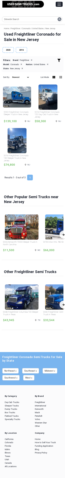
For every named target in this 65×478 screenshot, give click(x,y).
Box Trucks (10, 412)
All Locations (11, 466)
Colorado (9, 442)
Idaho (7, 449)
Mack (37, 412)
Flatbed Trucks (12, 416)
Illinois (8, 453)
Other (37, 426)
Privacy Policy (41, 453)
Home (37, 439)
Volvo (37, 419)
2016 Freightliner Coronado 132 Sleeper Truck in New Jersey (16, 158)
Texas (7, 456)
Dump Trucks (11, 409)
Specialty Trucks (12, 419)
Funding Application (44, 446)
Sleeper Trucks (12, 406)
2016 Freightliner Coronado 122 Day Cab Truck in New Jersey (47, 114)
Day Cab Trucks (12, 402)
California (9, 439)
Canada (8, 463)
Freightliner (40, 402)
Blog (37, 449)
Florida (8, 446)
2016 (21, 50)
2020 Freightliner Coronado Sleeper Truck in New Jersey (16, 113)
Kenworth (39, 409)
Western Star (41, 423)
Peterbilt (38, 416)
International (40, 406)
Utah (7, 459)
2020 (8, 50)
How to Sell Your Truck (45, 442)
